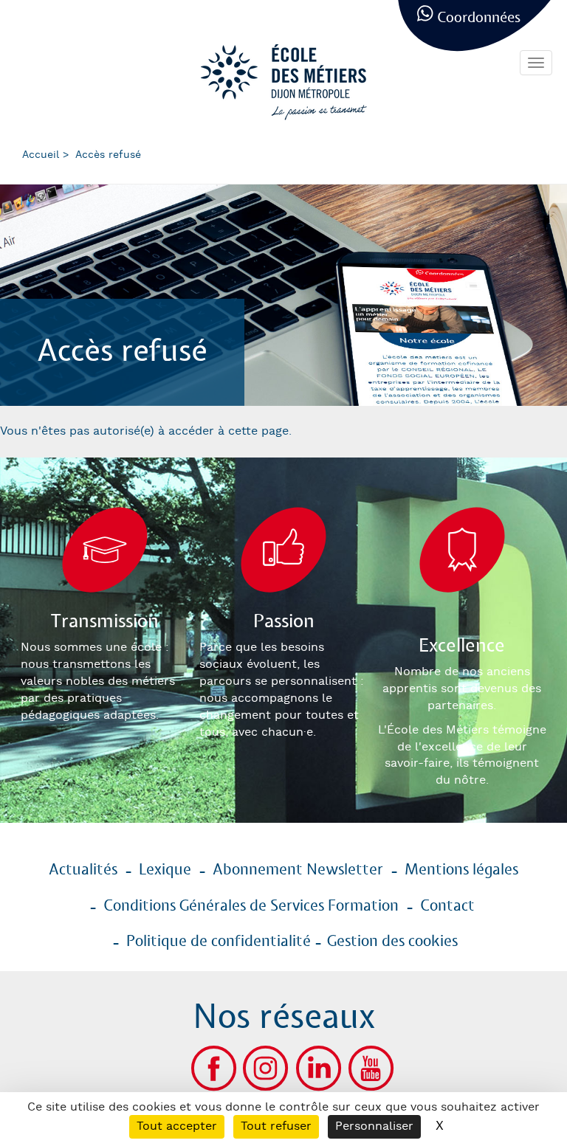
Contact (447, 906)
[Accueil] (283, 82)
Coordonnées (478, 18)
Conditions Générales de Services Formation (251, 906)
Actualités (83, 870)
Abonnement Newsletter (298, 870)
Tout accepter (177, 1126)
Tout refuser (276, 1126)
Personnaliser (374, 1126)
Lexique (165, 870)
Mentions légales (461, 870)
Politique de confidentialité (218, 941)
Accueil (40, 155)
